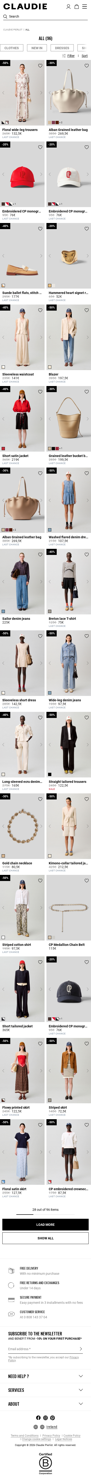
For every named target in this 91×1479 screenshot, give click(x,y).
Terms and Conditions (24, 1435)
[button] (68, 6)
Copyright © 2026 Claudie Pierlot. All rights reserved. (45, 1445)
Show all (46, 1238)
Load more (45, 1224)
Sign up (81, 1348)
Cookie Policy (71, 1435)
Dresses (62, 48)
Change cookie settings (36, 1439)
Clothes (11, 48)
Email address (18, 1349)
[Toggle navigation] (85, 6)
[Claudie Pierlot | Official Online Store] (25, 6)
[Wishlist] (40, 65)
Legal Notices (63, 1439)
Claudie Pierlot (12, 29)
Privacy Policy (51, 1435)
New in (37, 48)
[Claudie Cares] (45, 1463)
